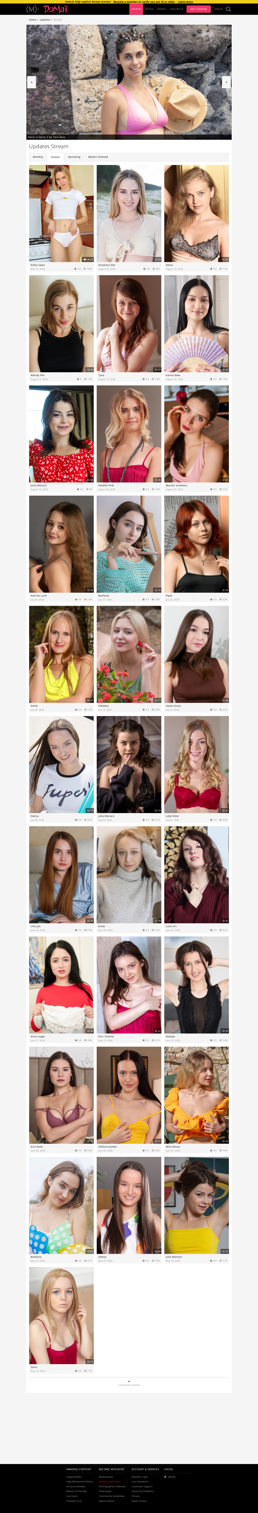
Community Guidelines (112, 1496)
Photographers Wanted (112, 1486)
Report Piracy (139, 1501)
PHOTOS (149, 9)
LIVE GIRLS (175, 9)
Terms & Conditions (143, 1491)
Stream (55, 157)
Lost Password (140, 1481)
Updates (45, 19)
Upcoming (74, 156)
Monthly (38, 156)
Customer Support (142, 1486)
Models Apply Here (109, 1481)
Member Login (140, 1476)
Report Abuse (106, 1501)
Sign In (218, 9)
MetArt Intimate (98, 156)
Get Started (198, 9)
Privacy (136, 1496)
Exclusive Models (75, 1486)
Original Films (74, 1476)
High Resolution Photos (79, 1481)
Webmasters (106, 1476)
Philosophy (105, 1491)
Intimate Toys (74, 1501)
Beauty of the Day (76, 1491)
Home (32, 19)
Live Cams (72, 1496)
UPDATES (136, 9)
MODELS (161, 9)
